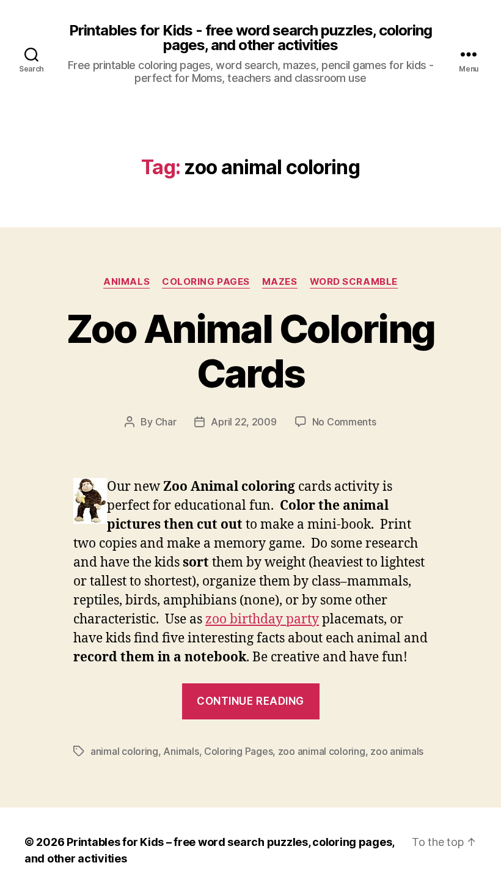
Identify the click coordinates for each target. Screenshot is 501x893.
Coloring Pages (206, 281)
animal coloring (124, 751)
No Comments (344, 422)
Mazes (280, 281)
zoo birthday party (262, 619)
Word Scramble (354, 281)
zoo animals (396, 751)
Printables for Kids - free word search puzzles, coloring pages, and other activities (250, 38)
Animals (126, 281)
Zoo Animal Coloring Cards (250, 351)
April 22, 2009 (243, 422)
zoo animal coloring (321, 751)
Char (166, 422)
